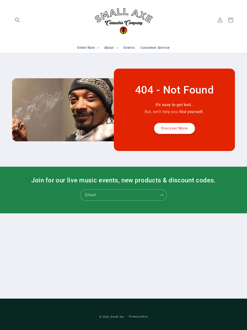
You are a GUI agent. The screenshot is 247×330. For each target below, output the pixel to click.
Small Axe (117, 316)
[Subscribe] (161, 195)
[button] (17, 20)
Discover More (174, 128)
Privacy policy (138, 316)
